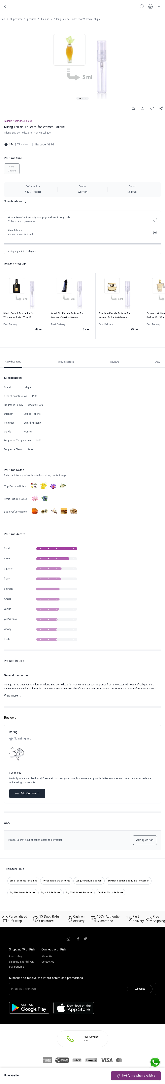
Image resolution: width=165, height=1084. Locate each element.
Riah (2, 19)
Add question (145, 840)
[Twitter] (85, 938)
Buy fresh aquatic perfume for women (128, 880)
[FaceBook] (78, 938)
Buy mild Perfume (50, 892)
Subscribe (139, 989)
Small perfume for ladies (23, 880)
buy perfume (16, 967)
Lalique (45, 19)
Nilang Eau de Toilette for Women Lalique (77, 19)
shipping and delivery (21, 962)
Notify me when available (138, 1076)
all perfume (16, 19)
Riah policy (15, 957)
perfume (31, 19)
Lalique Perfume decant (89, 880)
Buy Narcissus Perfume (22, 892)
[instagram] (68, 938)
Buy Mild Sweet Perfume (79, 892)
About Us (46, 957)
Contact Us (47, 962)
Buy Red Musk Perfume (110, 892)
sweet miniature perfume (56, 880)
